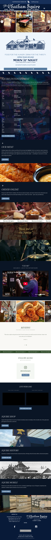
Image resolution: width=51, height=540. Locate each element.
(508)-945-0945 (18, 516)
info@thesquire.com (16, 521)
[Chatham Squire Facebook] (14, 527)
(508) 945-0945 (35, 1)
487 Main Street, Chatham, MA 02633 (25, 536)
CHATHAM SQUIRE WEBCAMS (25, 69)
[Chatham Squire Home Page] (21, 7)
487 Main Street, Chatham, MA (19, 1)
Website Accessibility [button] (25, 530)
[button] (2, 21)
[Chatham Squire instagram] (36, 527)
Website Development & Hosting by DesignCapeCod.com (25, 538)
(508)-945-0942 (17, 518)
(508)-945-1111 (17, 519)
